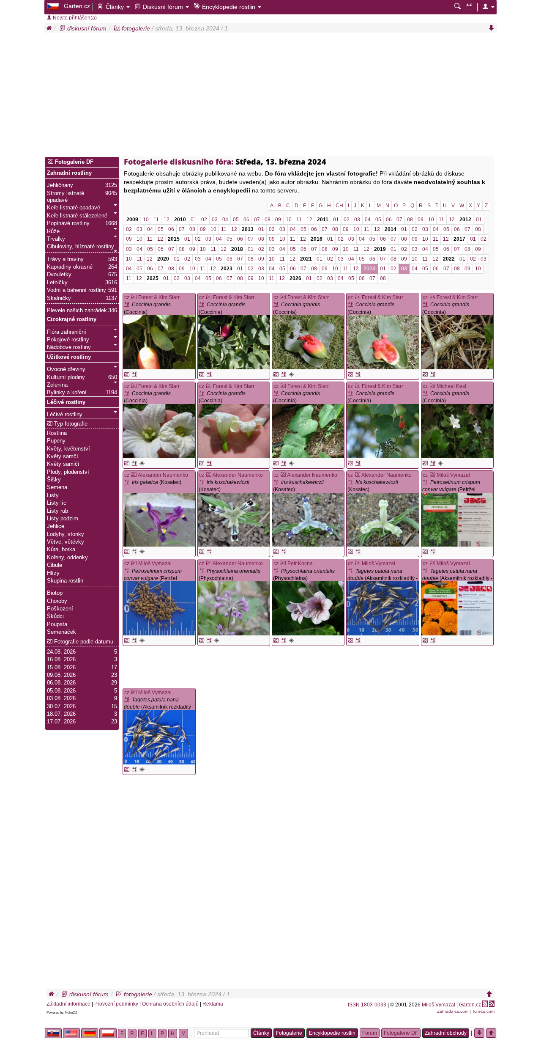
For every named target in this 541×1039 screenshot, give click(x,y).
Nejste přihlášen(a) (74, 18)
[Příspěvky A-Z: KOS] (134, 551)
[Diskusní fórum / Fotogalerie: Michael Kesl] (432, 386)
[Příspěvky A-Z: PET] (433, 551)
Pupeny (56, 441)
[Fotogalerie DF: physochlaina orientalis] (202, 640)
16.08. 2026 (61, 659)
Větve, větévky (65, 542)
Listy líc (56, 503)
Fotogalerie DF (73, 162)
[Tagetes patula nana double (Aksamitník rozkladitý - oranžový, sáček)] (457, 608)
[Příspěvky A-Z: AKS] (358, 640)
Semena (57, 487)
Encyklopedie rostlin (228, 6)
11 (156, 220)
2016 (316, 239)
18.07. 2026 (61, 714)
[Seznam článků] (469, 6)
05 (236, 220)
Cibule (54, 565)
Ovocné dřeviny (66, 369)
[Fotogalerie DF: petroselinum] (142, 640)
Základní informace (68, 1004)
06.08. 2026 (61, 683)
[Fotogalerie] (117, 28)
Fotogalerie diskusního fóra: (178, 162)
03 (215, 220)
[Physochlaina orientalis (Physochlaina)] (234, 608)
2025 (152, 278)
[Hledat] (457, 6)
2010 (180, 220)
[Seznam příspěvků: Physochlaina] (203, 571)
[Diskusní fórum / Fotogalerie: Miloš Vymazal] (432, 475)
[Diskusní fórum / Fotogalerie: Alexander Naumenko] (134, 475)
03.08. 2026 (61, 698)
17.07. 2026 (61, 722)
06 (246, 220)
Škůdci (55, 616)
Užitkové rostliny (69, 357)
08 (267, 220)
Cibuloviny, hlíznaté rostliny (80, 247)
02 (204, 220)
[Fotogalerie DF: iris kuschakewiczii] (202, 551)
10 (146, 220)
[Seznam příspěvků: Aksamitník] (351, 571)
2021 (306, 259)
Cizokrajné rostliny (71, 319)
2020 (163, 259)
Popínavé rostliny (68, 223)
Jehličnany (60, 185)
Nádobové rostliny (69, 347)
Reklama (212, 1004)
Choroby (57, 601)
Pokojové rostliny (68, 340)
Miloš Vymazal (438, 1005)
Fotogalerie (289, 1033)
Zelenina (57, 385)
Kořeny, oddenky (67, 558)
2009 (132, 220)
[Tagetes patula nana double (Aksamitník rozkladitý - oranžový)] (382, 608)
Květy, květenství (68, 449)
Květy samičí (63, 464)
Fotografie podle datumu (82, 642)
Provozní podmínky (116, 1004)
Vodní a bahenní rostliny (76, 290)
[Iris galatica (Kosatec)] (159, 520)
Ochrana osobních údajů (170, 1004)
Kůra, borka (61, 549)
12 (166, 220)
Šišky (54, 480)
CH (339, 206)
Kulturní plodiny (66, 377)
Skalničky (59, 298)
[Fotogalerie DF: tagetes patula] (350, 640)
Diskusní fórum (163, 6)
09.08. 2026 (61, 675)
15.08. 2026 (61, 668)
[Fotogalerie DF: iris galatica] (127, 551)
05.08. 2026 (61, 691)
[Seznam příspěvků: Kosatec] (128, 482)
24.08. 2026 (61, 652)
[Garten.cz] (53, 6)
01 (194, 220)
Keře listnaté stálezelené (77, 216)
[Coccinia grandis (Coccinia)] (159, 342)
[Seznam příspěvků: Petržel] (426, 482)
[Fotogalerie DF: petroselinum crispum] (425, 551)
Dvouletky (59, 275)
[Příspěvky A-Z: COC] (134, 374)
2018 (237, 249)
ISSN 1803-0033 (367, 1005)
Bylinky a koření (67, 393)
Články (115, 6)
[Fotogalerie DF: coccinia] (291, 374)
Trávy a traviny (65, 259)
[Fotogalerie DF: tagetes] (142, 769)
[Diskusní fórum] (63, 28)
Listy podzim (62, 519)
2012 (465, 220)
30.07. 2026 (61, 706)
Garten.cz (77, 6)
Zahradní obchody (446, 1033)
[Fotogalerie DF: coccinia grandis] (127, 374)
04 (225, 220)
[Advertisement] (270, 96)
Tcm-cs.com (483, 1011)
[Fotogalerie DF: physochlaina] (217, 640)
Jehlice (55, 526)
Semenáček (61, 632)
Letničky (57, 283)
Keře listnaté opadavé (73, 208)
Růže (53, 231)
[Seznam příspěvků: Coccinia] (128, 305)
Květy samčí (62, 456)
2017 (459, 239)
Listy (53, 495)
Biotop (55, 593)
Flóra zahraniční (66, 332)
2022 (449, 259)
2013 (248, 229)
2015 (174, 239)
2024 (369, 269)
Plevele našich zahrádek (77, 310)
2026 (295, 278)
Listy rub (57, 511)
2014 (390, 229)
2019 (380, 249)
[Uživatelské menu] (488, 6)
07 (257, 220)
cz (126, 297)
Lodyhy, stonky (65, 534)
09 (278, 220)
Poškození (60, 609)
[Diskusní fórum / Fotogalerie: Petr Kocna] (283, 563)
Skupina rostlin (65, 581)
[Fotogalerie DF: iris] (142, 551)
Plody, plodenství (68, 472)
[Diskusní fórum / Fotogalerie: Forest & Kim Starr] (134, 297)
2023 (226, 269)
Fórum (369, 1033)
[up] (489, 994)
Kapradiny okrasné (70, 267)
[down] (492, 28)
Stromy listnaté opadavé (65, 196)
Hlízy (53, 573)
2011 (322, 220)
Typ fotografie (69, 424)
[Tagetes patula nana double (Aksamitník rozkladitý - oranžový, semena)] (159, 737)
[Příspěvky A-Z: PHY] (209, 640)
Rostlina (57, 433)
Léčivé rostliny (66, 402)
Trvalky (56, 239)
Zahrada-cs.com (452, 1011)
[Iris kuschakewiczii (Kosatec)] (234, 520)
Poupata (57, 624)
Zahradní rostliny (69, 173)
